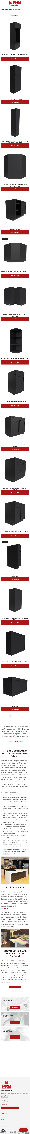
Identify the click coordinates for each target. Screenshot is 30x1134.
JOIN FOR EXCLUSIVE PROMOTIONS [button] (9, 1107)
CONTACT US (15, 1036)
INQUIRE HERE (15, 1022)
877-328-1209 (4, 1097)
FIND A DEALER (15, 1007)
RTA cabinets (23, 731)
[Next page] (19, 716)
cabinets (9, 919)
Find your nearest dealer (15, 980)
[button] (2, 3)
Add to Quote (15, 59)
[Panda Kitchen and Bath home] (15, 3)
